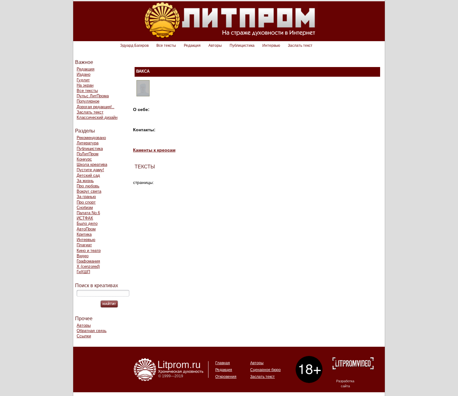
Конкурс (84, 159)
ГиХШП (83, 271)
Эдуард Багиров (134, 45)
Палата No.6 (88, 212)
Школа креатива (92, 164)
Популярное (88, 101)
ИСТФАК (85, 218)
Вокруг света (89, 191)
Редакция (192, 45)
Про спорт (86, 202)
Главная (222, 363)
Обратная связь (92, 330)
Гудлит (83, 80)
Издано (83, 74)
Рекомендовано (91, 137)
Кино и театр (89, 250)
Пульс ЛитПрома (93, 96)
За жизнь (85, 180)
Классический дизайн (97, 117)
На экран (85, 85)
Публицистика (242, 45)
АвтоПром (86, 229)
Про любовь (88, 186)
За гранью (86, 196)
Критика (84, 234)
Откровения (225, 376)
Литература (87, 143)
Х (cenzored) (88, 266)
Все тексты (166, 45)
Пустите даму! (90, 169)
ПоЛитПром (87, 154)
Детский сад (88, 175)
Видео (82, 256)
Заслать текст (300, 45)
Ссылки (84, 336)
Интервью (271, 45)
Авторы (215, 45)
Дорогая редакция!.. (95, 106)
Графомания (88, 261)
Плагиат (84, 245)
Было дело (87, 223)
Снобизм (85, 207)
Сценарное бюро (265, 370)
